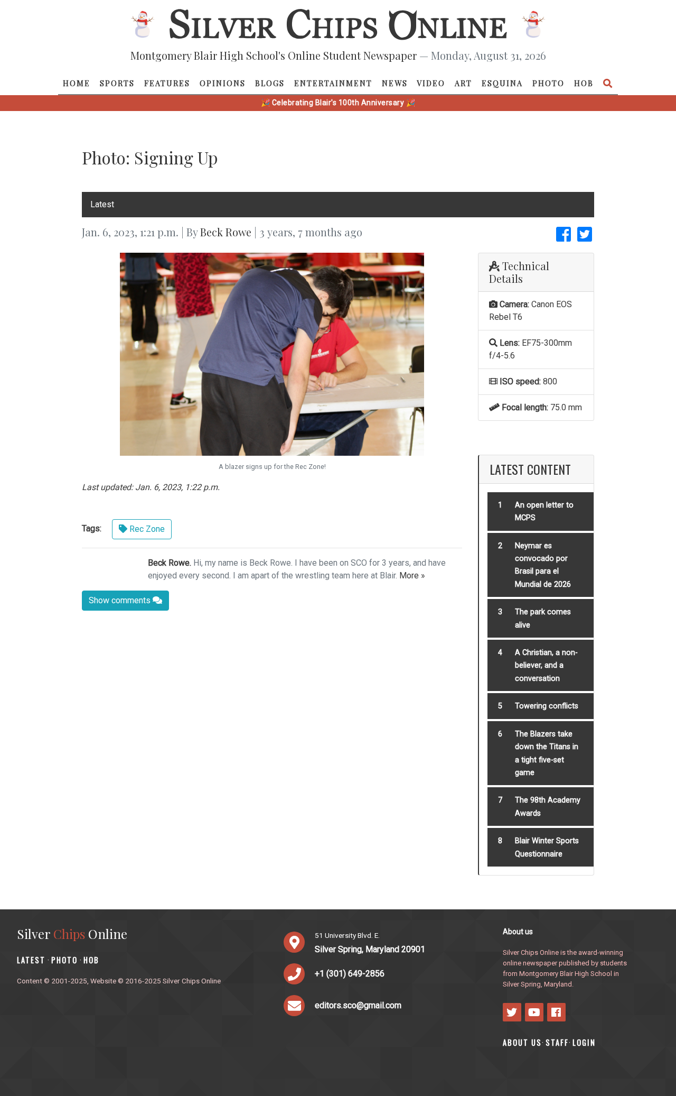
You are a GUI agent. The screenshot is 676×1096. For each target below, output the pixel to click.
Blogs (270, 83)
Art (463, 83)
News (395, 83)
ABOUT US (522, 1042)
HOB (584, 83)
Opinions (223, 83)
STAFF (557, 1042)
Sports (117, 83)
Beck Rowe (225, 232)
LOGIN (584, 1042)
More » (412, 575)
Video (431, 83)
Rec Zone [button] (146, 529)
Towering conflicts (546, 706)
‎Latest (102, 204)
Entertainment (333, 83)
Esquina (502, 83)
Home (76, 83)
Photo (548, 83)
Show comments (121, 600)
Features (167, 83)
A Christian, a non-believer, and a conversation (546, 665)
